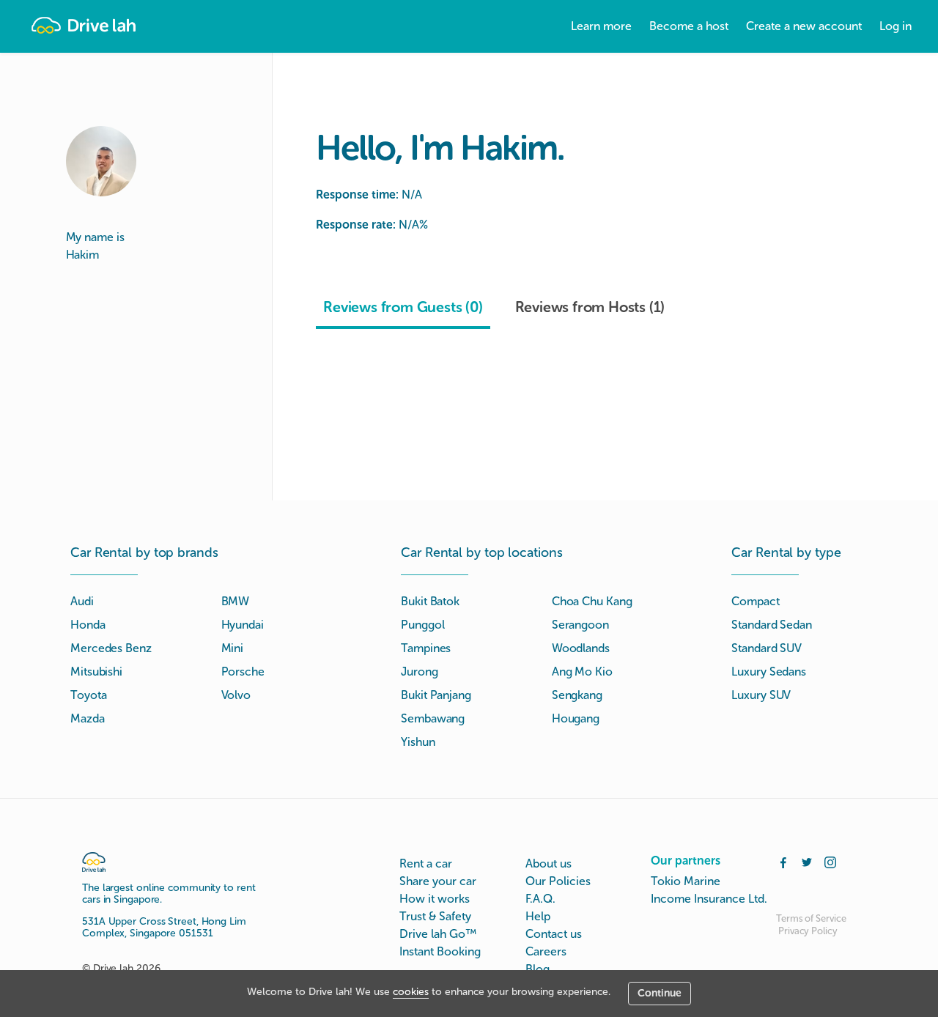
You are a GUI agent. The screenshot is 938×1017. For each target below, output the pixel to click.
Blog (537, 969)
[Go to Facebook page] (783, 861)
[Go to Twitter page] (806, 861)
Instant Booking (440, 951)
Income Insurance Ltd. (709, 899)
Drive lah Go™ (437, 934)
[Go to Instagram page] (830, 861)
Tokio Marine (685, 881)
